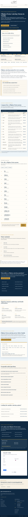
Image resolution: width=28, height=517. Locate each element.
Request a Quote (25, 62)
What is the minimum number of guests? (7, 376)
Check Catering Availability (6, 339)
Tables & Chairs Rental (3, 505)
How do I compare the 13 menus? (6, 387)
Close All (6, 167)
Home (2, 6)
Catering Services (5, 6)
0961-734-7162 (16, 442)
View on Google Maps (19, 502)
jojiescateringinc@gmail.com (6, 446)
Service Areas (17, 62)
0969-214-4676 (4, 443)
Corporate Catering (3, 504)
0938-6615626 (18, 506)
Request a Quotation (5, 25)
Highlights (5, 62)
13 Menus (9, 62)
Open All (2, 167)
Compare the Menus (13, 25)
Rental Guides (16, 511)
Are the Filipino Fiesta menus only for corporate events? (9, 371)
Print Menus (10, 167)
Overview (2, 62)
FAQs (21, 62)
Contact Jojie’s (8, 486)
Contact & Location (17, 509)
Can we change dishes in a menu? (6, 379)
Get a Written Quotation (5, 278)
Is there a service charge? (5, 384)
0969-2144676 (18, 505)
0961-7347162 (18, 504)
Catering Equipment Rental (4, 506)
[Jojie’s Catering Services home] (14, 2)
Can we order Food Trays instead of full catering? (8, 389)
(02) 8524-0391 (4, 442)
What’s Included (13, 62)
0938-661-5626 (16, 443)
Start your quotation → (5, 49)
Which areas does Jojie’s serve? (6, 392)
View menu (24, 117)
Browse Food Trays (3, 486)
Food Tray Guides (17, 510)
